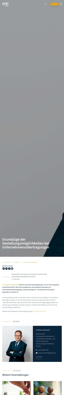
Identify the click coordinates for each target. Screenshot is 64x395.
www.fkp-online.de (39, 311)
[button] (4, 269)
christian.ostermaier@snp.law (47, 353)
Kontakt (54, 4)
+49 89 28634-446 (42, 350)
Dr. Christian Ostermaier (10, 285)
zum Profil (39, 357)
